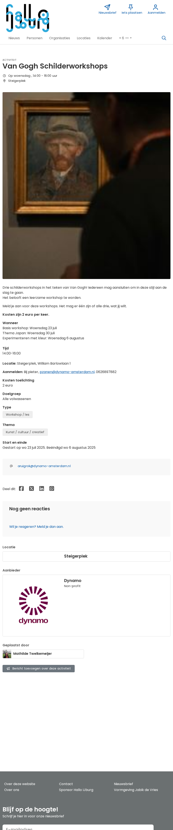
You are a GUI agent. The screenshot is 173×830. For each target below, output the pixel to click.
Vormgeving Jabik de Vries (136, 789)
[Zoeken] (164, 38)
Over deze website (19, 783)
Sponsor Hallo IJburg (76, 789)
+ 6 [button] (122, 38)
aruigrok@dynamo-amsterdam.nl (44, 466)
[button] (14, 38)
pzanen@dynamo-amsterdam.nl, (67, 371)
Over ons (11, 789)
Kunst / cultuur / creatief (25, 432)
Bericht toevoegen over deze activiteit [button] (41, 668)
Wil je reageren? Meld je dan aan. (36, 526)
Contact (66, 783)
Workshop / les (17, 414)
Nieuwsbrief (123, 783)
